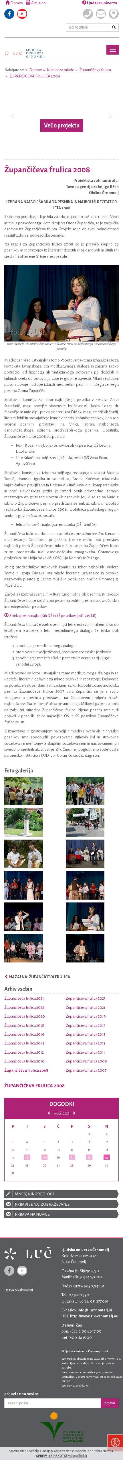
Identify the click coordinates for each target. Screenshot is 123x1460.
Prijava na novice (32, 1214)
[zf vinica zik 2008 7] (23, 949)
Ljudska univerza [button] (101, 3)
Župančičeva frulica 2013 (85, 1043)
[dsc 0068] (23, 792)
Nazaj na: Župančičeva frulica (39, 977)
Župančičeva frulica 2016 (24, 1034)
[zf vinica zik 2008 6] (85, 918)
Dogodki (61, 1104)
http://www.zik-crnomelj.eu (94, 1316)
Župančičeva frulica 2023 (86, 998)
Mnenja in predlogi (34, 1194)
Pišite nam (101, 14)
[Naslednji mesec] (74, 1113)
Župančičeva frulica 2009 (86, 1061)
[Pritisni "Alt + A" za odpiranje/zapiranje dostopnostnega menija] (115, 1442)
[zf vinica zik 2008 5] (23, 918)
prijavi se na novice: (21, 1394)
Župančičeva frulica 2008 (34, 76)
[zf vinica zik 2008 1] (23, 886)
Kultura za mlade (60, 70)
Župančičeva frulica (95, 70)
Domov (16, 3)
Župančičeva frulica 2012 (24, 1052)
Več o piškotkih (77, 1455)
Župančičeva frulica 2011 (85, 1052)
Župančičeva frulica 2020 (24, 1016)
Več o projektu (62, 125)
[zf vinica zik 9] (85, 949)
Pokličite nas (88, 14)
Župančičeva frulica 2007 (86, 1070)
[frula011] (23, 855)
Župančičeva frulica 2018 (24, 1025)
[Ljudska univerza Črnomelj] (25, 49)
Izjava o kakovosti (18, 1290)
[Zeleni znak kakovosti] (61, 1427)
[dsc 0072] (85, 792)
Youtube (22, 14)
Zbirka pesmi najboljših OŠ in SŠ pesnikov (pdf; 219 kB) (52, 616)
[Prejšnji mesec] (48, 1113)
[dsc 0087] (23, 823)
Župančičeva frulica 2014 (24, 1043)
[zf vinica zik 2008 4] (85, 886)
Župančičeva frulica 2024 (24, 998)
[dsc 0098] (85, 823)
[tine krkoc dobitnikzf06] (85, 855)
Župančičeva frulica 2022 (24, 1007)
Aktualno (38, 3)
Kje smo (114, 14)
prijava (109, 1403)
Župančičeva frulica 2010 (24, 1061)
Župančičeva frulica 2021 (85, 1007)
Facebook (9, 14)
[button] (12, 115)
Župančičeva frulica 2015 (85, 1034)
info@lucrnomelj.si (95, 1310)
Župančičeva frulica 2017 (85, 1025)
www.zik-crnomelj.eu (107, 1358)
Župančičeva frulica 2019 (86, 1016)
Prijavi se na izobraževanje (42, 1204)
